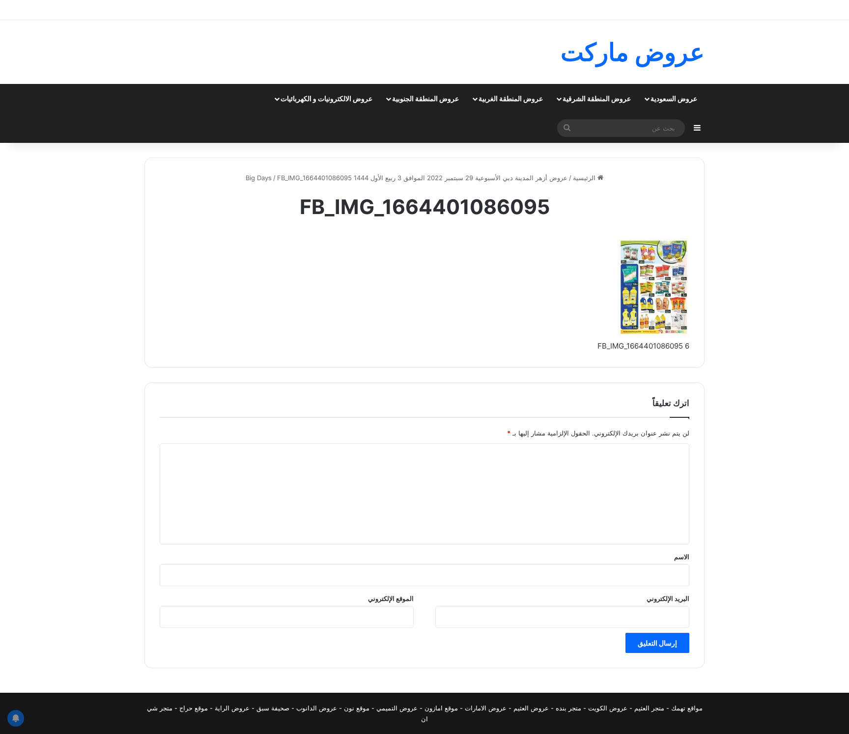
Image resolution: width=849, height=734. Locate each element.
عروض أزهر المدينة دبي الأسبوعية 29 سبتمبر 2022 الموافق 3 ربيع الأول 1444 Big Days (406, 178)
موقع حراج (193, 708)
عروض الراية (232, 708)
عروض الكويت (607, 708)
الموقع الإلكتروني (391, 598)
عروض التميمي (397, 708)
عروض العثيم (531, 708)
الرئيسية (585, 178)
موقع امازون (441, 708)
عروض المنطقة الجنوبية (425, 98)
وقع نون (355, 708)
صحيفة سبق (272, 708)
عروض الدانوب (316, 708)
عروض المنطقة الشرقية (597, 98)
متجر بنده (568, 708)
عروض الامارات (486, 708)
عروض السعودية (674, 98)
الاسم (681, 557)
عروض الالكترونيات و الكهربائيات (326, 98)
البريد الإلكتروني (668, 598)
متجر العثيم (649, 708)
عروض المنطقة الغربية (511, 98)
